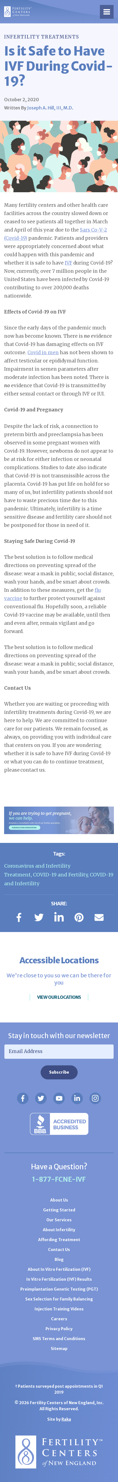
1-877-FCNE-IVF (59, 1179)
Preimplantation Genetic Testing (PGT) (59, 1289)
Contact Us (59, 1249)
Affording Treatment (59, 1239)
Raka (66, 1419)
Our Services (59, 1219)
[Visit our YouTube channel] (59, 1098)
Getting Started (59, 1210)
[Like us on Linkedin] (77, 1098)
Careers (59, 1318)
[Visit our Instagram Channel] (95, 1098)
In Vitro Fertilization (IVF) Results (59, 1279)
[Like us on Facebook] (23, 1098)
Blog (59, 1259)
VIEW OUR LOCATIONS (59, 997)
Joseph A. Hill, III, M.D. (50, 108)
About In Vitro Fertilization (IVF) (59, 1269)
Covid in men (43, 353)
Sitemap (59, 1348)
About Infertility (59, 1229)
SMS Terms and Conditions (59, 1338)
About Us (59, 1200)
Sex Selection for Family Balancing (59, 1299)
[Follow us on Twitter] (41, 1098)
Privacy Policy (59, 1328)
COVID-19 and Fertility (60, 874)
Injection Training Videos (59, 1309)
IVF (68, 263)
